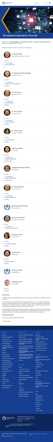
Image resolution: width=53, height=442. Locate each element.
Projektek (4, 375)
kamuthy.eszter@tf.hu (10, 243)
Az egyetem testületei (7, 362)
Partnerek (4, 373)
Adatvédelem (44, 433)
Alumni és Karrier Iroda (7, 371)
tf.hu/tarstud (28, 47)
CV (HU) (6, 161)
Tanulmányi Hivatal (40, 337)
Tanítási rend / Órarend (24, 369)
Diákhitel (21, 373)
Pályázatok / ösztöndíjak (24, 371)
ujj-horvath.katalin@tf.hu (11, 228)
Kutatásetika (38, 375)
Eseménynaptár (39, 410)
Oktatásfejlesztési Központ (41, 344)
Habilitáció (38, 373)
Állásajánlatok (5, 369)
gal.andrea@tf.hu (9, 102)
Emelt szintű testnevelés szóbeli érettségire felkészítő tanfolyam (26, 355)
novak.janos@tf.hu (9, 261)
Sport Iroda (21, 383)
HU (6, 85)
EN (8, 85)
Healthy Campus (5, 381)
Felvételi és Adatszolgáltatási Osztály (42, 339)
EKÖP (37, 379)
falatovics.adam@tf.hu (10, 159)
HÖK (20, 381)
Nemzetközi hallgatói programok (26, 392)
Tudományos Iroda (40, 364)
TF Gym (3, 383)
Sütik (30, 435)
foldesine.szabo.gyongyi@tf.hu (12, 83)
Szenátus (4, 352)
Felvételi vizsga (22, 337)
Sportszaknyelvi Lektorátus (42, 348)
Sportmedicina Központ (7, 385)
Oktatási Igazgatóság (40, 341)
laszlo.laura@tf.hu (9, 139)
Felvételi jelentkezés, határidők (26, 341)
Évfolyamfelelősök (23, 379)
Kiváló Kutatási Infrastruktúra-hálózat (42, 386)
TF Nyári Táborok (5, 387)
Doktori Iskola (39, 362)
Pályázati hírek (39, 404)
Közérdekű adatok (6, 343)
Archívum (38, 408)
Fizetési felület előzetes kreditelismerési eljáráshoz (26, 348)
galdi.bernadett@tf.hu (10, 178)
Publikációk (38, 366)
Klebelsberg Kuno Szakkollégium (26, 377)
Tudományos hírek (40, 400)
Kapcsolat (4, 335)
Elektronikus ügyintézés (7, 337)
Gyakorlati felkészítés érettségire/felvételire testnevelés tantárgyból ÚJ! (26, 351)
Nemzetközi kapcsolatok (7, 364)
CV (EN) (10, 161)
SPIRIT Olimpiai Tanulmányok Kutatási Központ (43, 384)
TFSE (20, 385)
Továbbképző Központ (40, 346)
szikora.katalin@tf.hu (10, 197)
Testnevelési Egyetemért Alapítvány (7, 348)
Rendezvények (5, 379)
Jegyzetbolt (21, 390)
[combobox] (41, 3)
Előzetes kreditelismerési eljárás (26, 346)
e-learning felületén (13, 317)
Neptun (20, 367)
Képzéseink (38, 335)
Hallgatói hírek (39, 398)
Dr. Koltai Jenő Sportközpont (8, 358)
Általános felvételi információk (25, 339)
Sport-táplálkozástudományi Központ (42, 357)
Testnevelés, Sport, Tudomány (42, 371)
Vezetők (4, 350)
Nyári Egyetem (39, 381)
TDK (36, 368)
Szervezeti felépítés (14, 41)
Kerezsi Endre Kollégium (24, 375)
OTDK (37, 377)
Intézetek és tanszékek (26, 41)
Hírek (37, 393)
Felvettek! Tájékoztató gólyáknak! (26, 335)
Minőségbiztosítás (6, 356)
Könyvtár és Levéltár (6, 366)
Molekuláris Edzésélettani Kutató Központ (43, 360)
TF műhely (21, 387)
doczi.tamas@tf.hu (10, 122)
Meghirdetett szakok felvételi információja (25, 344)
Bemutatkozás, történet (7, 341)
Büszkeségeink (39, 395)
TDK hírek (38, 402)
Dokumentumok (5, 354)
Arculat (3, 377)
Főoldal (31, 433)
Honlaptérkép (37, 433)
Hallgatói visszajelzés (23, 396)
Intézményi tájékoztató (24, 394)
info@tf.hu (19, 421)
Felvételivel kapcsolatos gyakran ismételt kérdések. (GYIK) (26, 358)
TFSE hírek (38, 406)
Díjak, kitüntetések (6, 360)
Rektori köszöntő (6, 339)
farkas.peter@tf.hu (9, 64)
